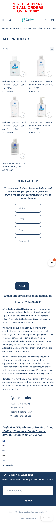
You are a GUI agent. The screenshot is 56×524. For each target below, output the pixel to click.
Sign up (28, 500)
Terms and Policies (28, 518)
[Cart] (52, 20)
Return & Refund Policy (21, 412)
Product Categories (33, 28)
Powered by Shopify (39, 512)
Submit (22, 286)
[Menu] (3, 19)
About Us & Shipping (20, 403)
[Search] (10, 20)
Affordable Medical (22, 512)
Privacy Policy (16, 407)
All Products (15, 28)
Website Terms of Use (20, 416)
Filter (8, 49)
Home (5, 28)
